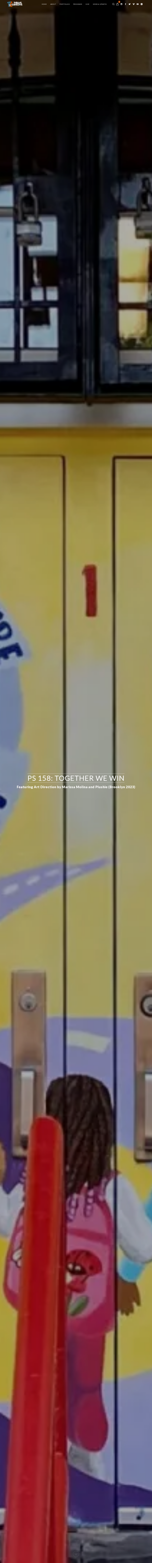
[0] (117, 4)
